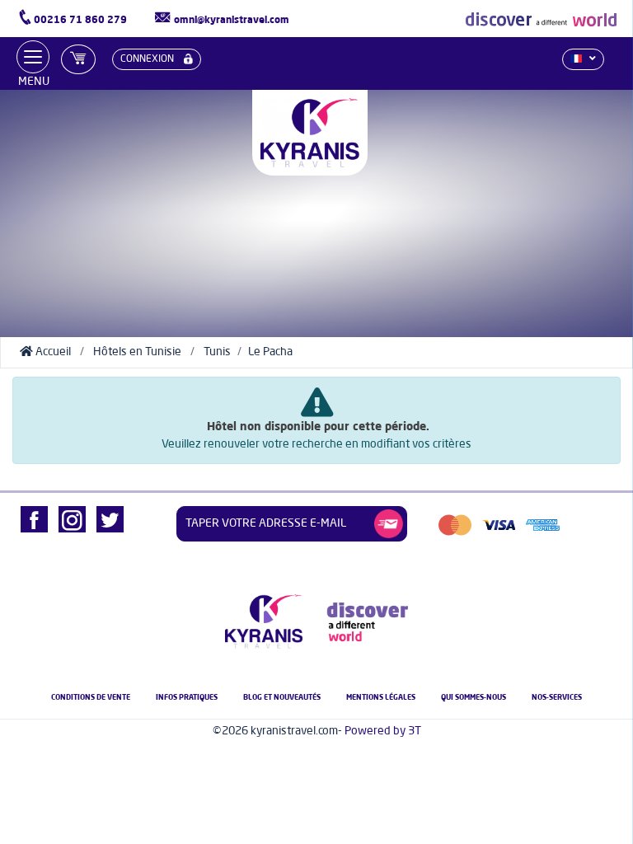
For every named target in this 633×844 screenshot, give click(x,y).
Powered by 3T (383, 731)
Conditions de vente (90, 697)
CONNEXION (148, 59)
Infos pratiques (187, 697)
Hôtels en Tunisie (137, 352)
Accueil (52, 352)
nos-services (557, 697)
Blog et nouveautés (282, 697)
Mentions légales (380, 697)
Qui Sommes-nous (473, 697)
